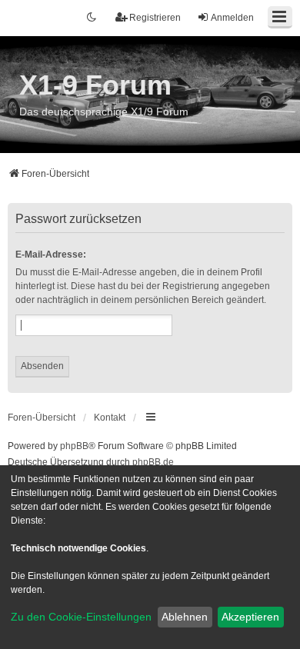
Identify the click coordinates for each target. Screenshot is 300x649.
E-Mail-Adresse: (50, 254)
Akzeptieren (250, 617)
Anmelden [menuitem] (232, 17)
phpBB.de (153, 462)
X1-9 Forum (95, 85)
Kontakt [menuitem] (109, 417)
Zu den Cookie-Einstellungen (81, 617)
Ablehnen (185, 617)
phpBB (74, 446)
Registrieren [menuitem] (155, 17)
